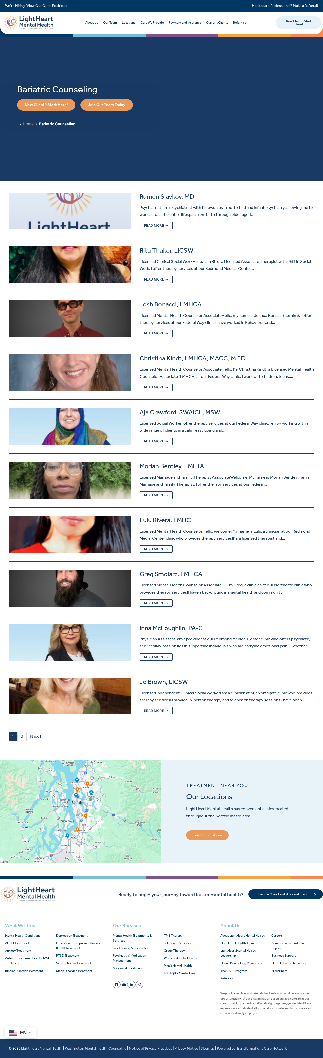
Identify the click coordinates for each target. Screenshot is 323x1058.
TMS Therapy (173, 935)
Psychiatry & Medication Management (129, 958)
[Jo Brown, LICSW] (70, 696)
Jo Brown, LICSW (164, 682)
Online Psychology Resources (241, 963)
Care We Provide (152, 22)
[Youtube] (124, 984)
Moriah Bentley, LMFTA (172, 466)
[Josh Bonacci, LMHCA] (70, 318)
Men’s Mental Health (178, 966)
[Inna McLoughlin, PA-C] (70, 642)
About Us (91, 22)
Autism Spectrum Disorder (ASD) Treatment (28, 960)
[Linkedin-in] (132, 984)
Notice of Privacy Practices (151, 1048)
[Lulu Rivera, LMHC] (70, 534)
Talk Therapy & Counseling (131, 948)
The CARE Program (233, 971)
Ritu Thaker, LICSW (166, 250)
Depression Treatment (72, 935)
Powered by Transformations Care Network (252, 1048)
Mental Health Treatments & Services (132, 937)
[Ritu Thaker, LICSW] (70, 264)
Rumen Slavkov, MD (167, 196)
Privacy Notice (187, 1048)
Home (28, 124)
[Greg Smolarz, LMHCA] (70, 588)
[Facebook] (116, 984)
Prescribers (279, 971)
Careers (277, 935)
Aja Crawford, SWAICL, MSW (180, 412)
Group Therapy (174, 950)
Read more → (156, 225)
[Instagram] (139, 984)
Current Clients (217, 22)
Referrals (239, 22)
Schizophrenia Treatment (73, 963)
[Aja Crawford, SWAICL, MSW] (70, 426)
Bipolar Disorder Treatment (24, 971)
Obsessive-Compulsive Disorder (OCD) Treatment (79, 945)
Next (36, 736)
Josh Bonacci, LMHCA (171, 304)
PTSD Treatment (67, 955)
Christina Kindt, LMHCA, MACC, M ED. (193, 358)
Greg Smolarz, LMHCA (171, 574)
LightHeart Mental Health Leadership (238, 953)
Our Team (110, 22)
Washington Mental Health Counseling (95, 1048)
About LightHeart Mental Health (242, 935)
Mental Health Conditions (22, 935)
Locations (129, 22)
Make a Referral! (305, 5)
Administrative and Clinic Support (288, 945)
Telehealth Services (177, 943)
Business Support (283, 955)
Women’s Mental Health (180, 958)
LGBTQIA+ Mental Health (181, 973)
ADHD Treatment (17, 943)
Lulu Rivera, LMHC (165, 520)
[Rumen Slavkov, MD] (70, 211)
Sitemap (208, 1048)
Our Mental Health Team (237, 943)
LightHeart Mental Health (41, 1048)
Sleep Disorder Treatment (74, 971)
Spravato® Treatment (128, 968)
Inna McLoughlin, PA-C (171, 628)
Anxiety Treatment (18, 950)
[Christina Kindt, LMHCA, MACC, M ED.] (70, 372)
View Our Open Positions (46, 5)
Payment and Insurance (185, 22)
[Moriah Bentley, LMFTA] (70, 480)
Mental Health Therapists (288, 963)
